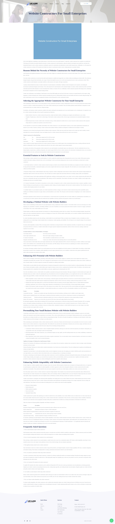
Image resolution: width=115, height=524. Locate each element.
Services (57, 3)
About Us (51, 3)
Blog (63, 3)
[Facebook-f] (24, 521)
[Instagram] (30, 521)
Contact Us (68, 3)
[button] (111, 520)
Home (46, 3)
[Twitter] (27, 521)
